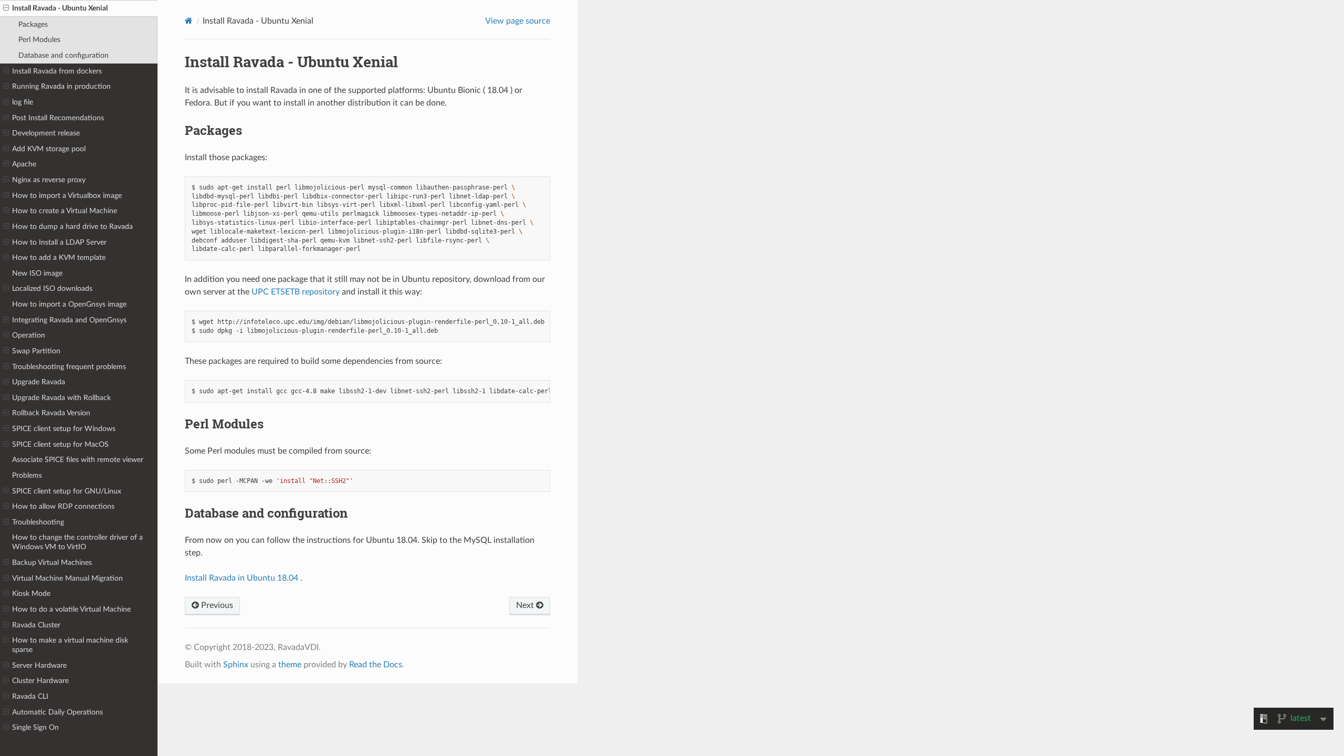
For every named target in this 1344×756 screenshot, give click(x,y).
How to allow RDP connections (63, 506)
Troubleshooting (38, 522)
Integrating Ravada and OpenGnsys (69, 320)
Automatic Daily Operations (57, 712)
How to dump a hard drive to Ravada (72, 226)
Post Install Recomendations (58, 118)
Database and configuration (63, 55)
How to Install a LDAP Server (59, 242)
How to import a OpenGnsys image (69, 304)
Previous (216, 605)
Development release (46, 133)
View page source (517, 21)
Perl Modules (39, 40)
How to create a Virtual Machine (64, 211)
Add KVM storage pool (49, 149)
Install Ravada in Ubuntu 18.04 (241, 578)
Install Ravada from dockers (57, 71)
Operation (28, 335)
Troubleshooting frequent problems (69, 367)
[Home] (189, 20)
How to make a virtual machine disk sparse (70, 645)
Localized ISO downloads (52, 288)
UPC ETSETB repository (295, 292)
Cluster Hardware (40, 681)
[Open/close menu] (6, 8)
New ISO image (37, 273)
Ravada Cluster (36, 625)
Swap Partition (36, 351)
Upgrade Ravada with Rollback (61, 398)
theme (289, 664)
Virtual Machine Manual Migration (67, 578)
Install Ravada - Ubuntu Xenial (60, 8)
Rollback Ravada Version (51, 413)
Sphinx (235, 664)
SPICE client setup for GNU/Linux (66, 491)
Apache (24, 164)
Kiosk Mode (31, 593)
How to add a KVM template (59, 257)
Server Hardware (39, 665)
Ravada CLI (30, 696)
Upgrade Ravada (38, 382)
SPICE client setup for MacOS (60, 444)
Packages (33, 24)
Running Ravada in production (61, 86)
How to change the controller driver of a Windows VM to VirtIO (77, 542)
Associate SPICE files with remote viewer (77, 460)
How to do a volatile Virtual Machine (71, 609)
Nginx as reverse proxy (49, 180)
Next (526, 605)
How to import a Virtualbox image (67, 196)
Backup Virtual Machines (52, 562)
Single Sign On (35, 727)
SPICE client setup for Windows (64, 429)
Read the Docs (375, 664)
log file (22, 102)
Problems (27, 475)
